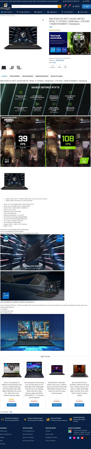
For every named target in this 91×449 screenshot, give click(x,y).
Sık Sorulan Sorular (28, 440)
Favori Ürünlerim (50, 440)
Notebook (3, 15)
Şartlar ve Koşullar (28, 437)
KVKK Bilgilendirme (28, 431)
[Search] (59, 6)
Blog (1, 440)
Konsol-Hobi (84, 12)
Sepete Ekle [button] (11, 405)
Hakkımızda (3, 431)
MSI (51, 27)
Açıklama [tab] (4, 76)
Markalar (2, 444)
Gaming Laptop (11, 15)
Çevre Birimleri (68, 12)
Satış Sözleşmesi (28, 434)
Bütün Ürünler (7, 12)
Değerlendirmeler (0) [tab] (42, 76)
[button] (43, 20)
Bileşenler (39, 12)
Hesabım (48, 431)
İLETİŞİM (86, 1)
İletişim (2, 437)
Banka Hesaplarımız (6, 434)
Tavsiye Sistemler (24, 12)
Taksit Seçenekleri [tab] (27, 76)
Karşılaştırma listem (51, 437)
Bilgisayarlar (53, 12)
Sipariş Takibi (49, 434)
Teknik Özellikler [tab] (15, 76)
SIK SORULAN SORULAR (72, 1)
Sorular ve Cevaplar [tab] (56, 76)
